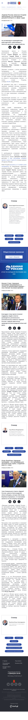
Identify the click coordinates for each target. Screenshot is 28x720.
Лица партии (18, 661)
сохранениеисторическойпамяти (14, 651)
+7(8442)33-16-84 (14, 673)
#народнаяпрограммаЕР (14, 644)
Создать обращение (14, 257)
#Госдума (9, 238)
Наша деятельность (11, 7)
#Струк (19, 448)
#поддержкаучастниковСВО (14, 647)
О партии (5, 661)
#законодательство (14, 242)
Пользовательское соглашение (14, 694)
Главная (3, 7)
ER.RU (9, 81)
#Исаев (19, 235)
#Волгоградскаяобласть (14, 454)
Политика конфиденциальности (14, 695)
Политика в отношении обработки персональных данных (14, 698)
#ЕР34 (9, 448)
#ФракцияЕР (9, 235)
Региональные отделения (6, 664)
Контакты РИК (18, 663)
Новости (19, 7)
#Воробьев (14, 641)
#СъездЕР (6, 451)
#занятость (18, 238)
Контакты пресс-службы (7, 667)
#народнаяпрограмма (19, 451)
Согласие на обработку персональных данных (14, 699)
